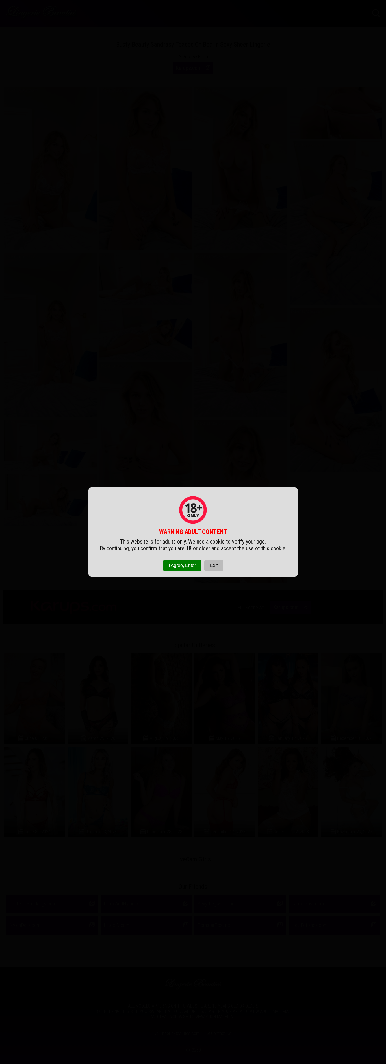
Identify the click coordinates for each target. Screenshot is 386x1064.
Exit (214, 565)
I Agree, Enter (182, 565)
